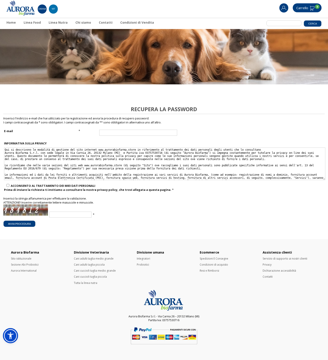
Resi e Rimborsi (209, 271)
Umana (42, 8)
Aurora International (24, 271)
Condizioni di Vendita (137, 22)
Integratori (143, 258)
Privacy (267, 264)
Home (11, 22)
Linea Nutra (58, 22)
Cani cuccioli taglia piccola (90, 277)
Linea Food (32, 22)
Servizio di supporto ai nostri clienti (285, 258)
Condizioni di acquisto (214, 264)
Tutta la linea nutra (85, 283)
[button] (10, 335)
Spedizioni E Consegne (214, 258)
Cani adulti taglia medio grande (94, 258)
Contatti (105, 22)
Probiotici (143, 264)
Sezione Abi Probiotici (25, 264)
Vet (53, 8)
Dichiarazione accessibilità (279, 271)
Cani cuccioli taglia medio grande (95, 271)
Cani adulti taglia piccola (89, 264)
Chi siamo (83, 22)
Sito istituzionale (21, 258)
